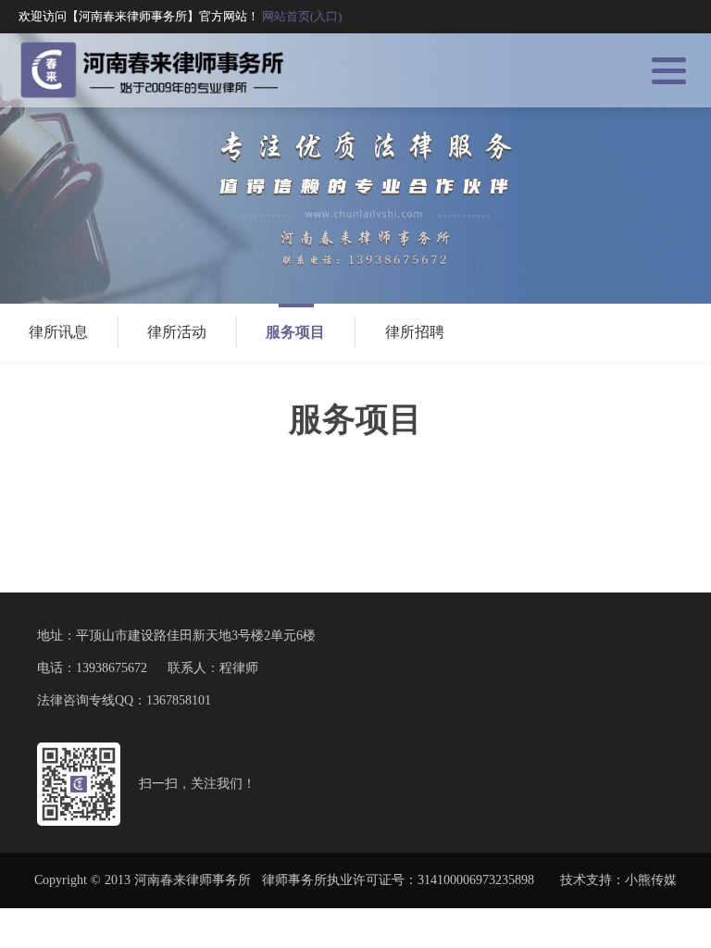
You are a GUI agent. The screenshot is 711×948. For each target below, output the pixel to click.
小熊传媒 (651, 880)
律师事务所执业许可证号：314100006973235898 (398, 880)
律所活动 (176, 332)
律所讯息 (58, 332)
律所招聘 (414, 332)
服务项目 (295, 332)
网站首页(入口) (302, 16)
